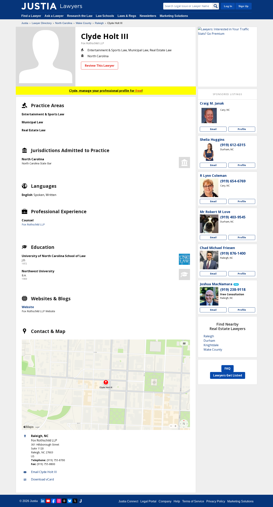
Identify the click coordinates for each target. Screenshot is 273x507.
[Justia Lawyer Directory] (39, 6)
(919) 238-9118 (233, 289)
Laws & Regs (127, 15)
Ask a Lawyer (54, 15)
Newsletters (148, 15)
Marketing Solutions (174, 15)
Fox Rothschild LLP (92, 43)
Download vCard (42, 479)
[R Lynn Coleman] (209, 187)
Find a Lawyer (31, 15)
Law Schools (105, 15)
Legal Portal (148, 501)
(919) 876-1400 (233, 253)
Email (213, 129)
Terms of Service (193, 501)
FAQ (227, 368)
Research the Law (79, 15)
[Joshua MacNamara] (209, 296)
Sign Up (243, 6)
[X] (75, 501)
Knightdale (211, 345)
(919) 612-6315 (233, 144)
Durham (209, 341)
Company (165, 501)
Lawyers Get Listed (227, 375)
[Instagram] (59, 501)
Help (177, 501)
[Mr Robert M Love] (209, 223)
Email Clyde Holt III (44, 472)
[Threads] (64, 501)
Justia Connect (128, 501)
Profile (242, 129)
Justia (24, 23)
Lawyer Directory (42, 23)
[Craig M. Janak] (209, 115)
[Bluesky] (69, 501)
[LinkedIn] (42, 501)
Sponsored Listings (227, 94)
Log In (228, 6)
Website (28, 307)
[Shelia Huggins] (209, 151)
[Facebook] (53, 501)
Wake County (83, 23)
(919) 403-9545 (233, 217)
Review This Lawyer (99, 66)
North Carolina (63, 23)
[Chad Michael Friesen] (209, 260)
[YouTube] (48, 501)
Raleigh (99, 23)
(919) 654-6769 (233, 181)
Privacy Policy (215, 501)
